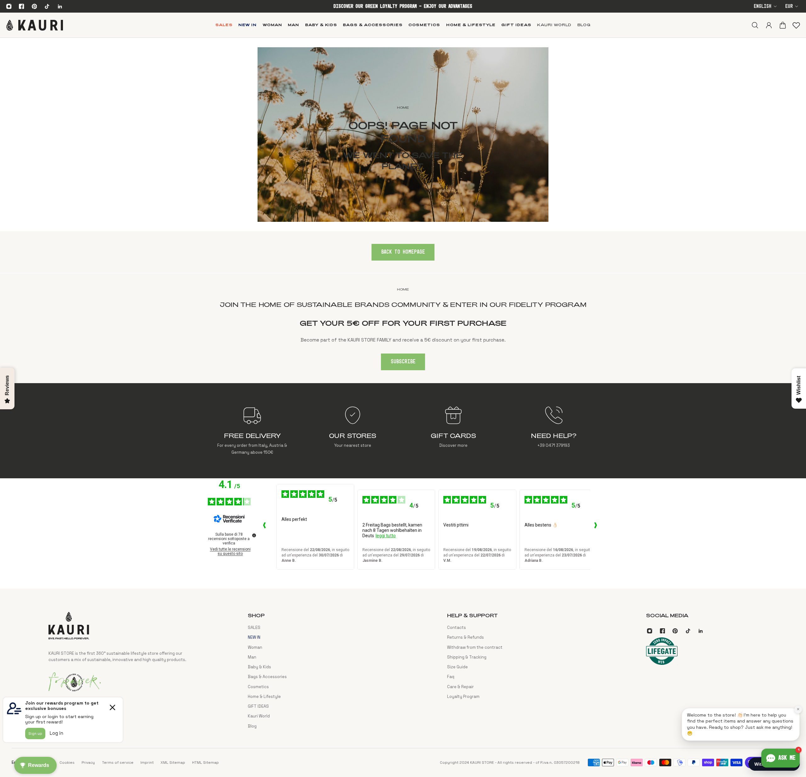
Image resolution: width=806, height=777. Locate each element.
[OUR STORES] (353, 430)
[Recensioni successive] (595, 526)
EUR (789, 6)
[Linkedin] (60, 6)
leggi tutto (386, 535)
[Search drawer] (755, 25)
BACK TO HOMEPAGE (403, 252)
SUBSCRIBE (403, 362)
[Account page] (768, 25)
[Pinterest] (34, 6)
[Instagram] (9, 6)
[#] (403, 134)
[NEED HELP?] (553, 430)
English (762, 6)
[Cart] (782, 25)
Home (403, 289)
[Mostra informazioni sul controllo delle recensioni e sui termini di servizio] (254, 535)
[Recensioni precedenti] (264, 526)
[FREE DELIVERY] (252, 430)
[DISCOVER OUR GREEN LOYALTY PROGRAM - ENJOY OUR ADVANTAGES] (403, 6)
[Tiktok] (47, 6)
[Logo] (34, 25)
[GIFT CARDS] (453, 430)
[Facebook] (21, 6)
